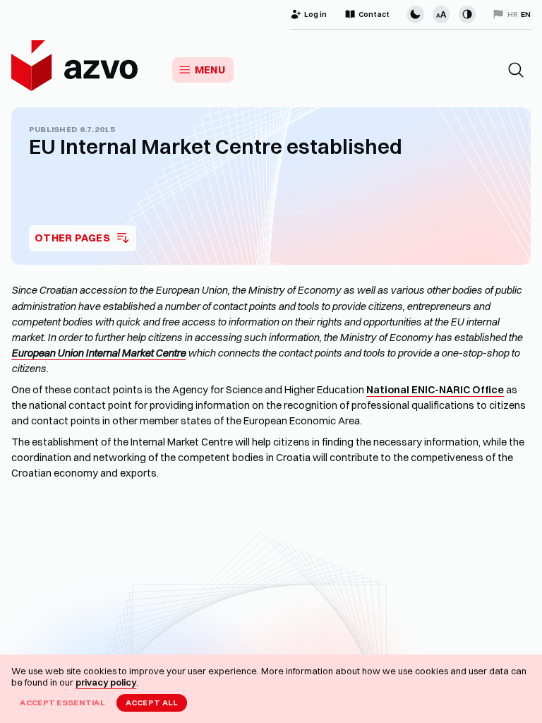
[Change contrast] (467, 14)
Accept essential (62, 702)
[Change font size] (441, 14)
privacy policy (106, 682)
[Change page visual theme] (414, 14)
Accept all (152, 702)
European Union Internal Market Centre (98, 353)
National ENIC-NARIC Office (435, 389)
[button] (516, 70)
